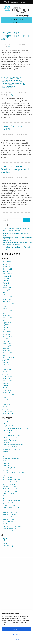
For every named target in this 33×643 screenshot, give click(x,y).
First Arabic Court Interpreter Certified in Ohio (15, 36)
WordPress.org (8, 546)
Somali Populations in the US (15, 127)
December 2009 (8, 413)
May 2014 (6, 341)
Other (5, 498)
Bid (4, 424)
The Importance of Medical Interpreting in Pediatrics (16, 169)
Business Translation (10, 431)
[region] (16, 626)
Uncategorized (8, 521)
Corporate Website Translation (13, 447)
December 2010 (8, 411)
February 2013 (7, 371)
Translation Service (9, 519)
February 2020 (7, 264)
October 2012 (7, 381)
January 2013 (7, 374)
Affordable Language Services (14, 2)
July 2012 (6, 383)
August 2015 (7, 323)
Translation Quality (9, 515)
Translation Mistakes (10, 512)
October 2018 (7, 292)
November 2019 (8, 269)
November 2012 (8, 378)
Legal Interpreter (8, 475)
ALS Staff (10, 46)
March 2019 (7, 288)
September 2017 (8, 304)
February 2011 (7, 406)
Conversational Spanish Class (13, 445)
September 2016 (8, 313)
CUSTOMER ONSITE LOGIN (16, 19)
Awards (5, 421)
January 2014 (7, 348)
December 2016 (8, 311)
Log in (5, 539)
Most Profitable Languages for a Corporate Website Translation (13, 82)
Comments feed (8, 543)
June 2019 (6, 281)
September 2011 (8, 395)
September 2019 (8, 274)
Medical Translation (9, 493)
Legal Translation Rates (11, 482)
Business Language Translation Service (16, 428)
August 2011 (7, 397)
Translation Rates (9, 517)
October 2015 (7, 318)
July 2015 (6, 325)
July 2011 (6, 399)
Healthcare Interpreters (11, 459)
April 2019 (6, 285)
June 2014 (6, 339)
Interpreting (7, 466)
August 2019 (7, 276)
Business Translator (9, 433)
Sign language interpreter (11, 501)
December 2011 (8, 390)
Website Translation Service (12, 531)
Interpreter (6, 463)
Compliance (7, 442)
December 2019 (8, 267)
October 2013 (7, 355)
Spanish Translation (9, 503)
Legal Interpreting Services (12, 480)
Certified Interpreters (10, 438)
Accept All (16, 629)
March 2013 (7, 369)
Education (6, 452)
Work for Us (16, 22)
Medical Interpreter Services (12, 489)
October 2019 (7, 271)
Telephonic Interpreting (11, 508)
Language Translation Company (13, 473)
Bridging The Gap (8, 426)
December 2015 (8, 316)
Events (5, 454)
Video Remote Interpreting (12, 526)
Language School (8, 470)
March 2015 (7, 332)
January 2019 (7, 290)
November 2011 (8, 393)
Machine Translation (10, 487)
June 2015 (6, 327)
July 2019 (6, 278)
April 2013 (6, 367)
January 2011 (7, 409)
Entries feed (7, 541)
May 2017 (6, 309)
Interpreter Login (16, 18)
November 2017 (8, 299)
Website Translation (9, 528)
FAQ (4, 456)
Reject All (16, 639)
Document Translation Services (13, 449)
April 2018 (6, 295)
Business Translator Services (12, 435)
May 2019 (6, 283)
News (4, 496)
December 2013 (8, 351)
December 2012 (8, 376)
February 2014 (7, 346)
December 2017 (8, 297)
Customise (16, 634)
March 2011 (7, 404)
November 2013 (8, 353)
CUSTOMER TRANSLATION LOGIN (17, 21)
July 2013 (6, 360)
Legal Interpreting (9, 477)
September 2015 (8, 320)
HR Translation (8, 461)
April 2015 (6, 330)
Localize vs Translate (10, 484)
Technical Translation (10, 505)
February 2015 (7, 334)
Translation (6, 510)
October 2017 (7, 302)
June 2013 (6, 362)
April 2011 (6, 402)
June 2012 (6, 386)
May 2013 (6, 364)
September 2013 (8, 358)
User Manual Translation (11, 524)
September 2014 (8, 337)
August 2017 (7, 306)
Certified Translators (10, 440)
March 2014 (7, 344)
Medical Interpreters (10, 491)
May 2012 (6, 388)
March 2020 (7, 262)
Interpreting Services (10, 468)
